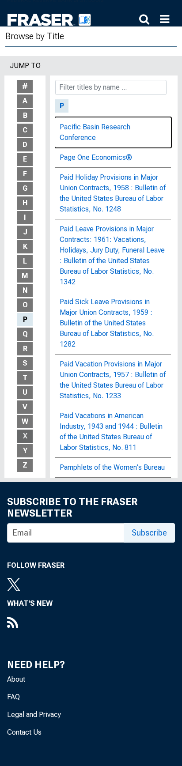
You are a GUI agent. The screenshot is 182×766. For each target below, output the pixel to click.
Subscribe (149, 532)
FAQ (13, 697)
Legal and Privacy (34, 714)
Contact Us (24, 732)
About (16, 679)
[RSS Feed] (30, 623)
